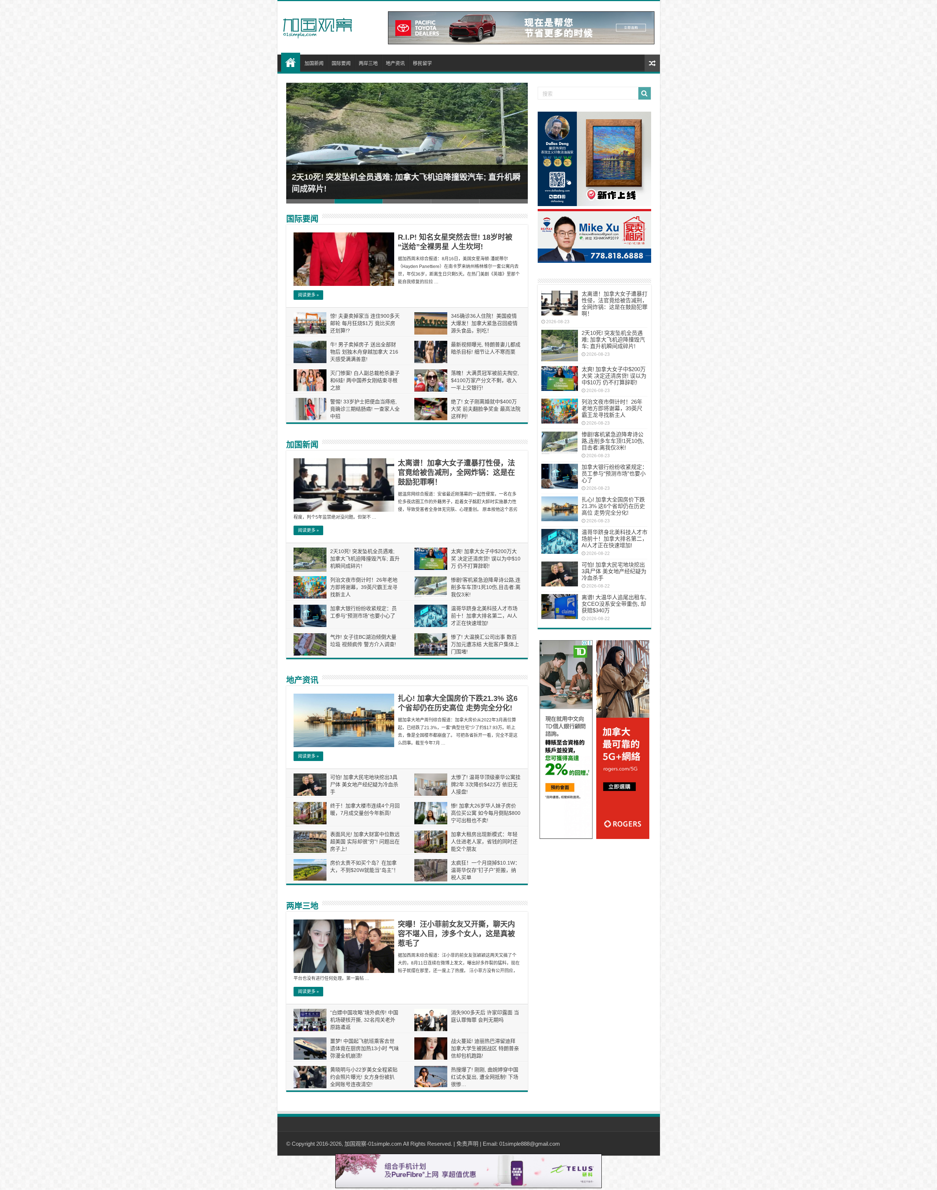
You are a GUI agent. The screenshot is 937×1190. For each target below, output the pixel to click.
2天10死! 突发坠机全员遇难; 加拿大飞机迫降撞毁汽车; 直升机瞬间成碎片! (365, 558)
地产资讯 (395, 63)
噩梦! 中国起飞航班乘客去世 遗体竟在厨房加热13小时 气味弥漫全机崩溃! (364, 1048)
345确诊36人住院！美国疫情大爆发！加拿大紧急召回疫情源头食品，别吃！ (484, 323)
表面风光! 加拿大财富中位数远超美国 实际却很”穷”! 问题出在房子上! (365, 841)
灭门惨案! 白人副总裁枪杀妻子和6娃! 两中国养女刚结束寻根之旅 (365, 380)
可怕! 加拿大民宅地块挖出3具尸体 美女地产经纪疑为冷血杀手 (364, 784)
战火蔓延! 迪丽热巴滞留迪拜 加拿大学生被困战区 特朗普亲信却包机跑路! (485, 1048)
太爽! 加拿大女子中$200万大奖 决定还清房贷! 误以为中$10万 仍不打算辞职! (485, 558)
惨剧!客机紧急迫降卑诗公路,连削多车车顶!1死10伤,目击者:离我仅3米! (485, 587)
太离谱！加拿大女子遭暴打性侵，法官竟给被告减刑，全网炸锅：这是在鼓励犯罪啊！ (456, 472)
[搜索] (644, 93)
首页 (290, 62)
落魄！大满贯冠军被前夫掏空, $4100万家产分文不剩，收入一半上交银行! (485, 380)
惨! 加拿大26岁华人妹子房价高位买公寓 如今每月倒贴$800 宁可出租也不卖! (485, 813)
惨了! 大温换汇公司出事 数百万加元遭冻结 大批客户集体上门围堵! (485, 644)
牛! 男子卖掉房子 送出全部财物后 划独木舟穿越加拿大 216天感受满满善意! (364, 352)
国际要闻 (341, 63)
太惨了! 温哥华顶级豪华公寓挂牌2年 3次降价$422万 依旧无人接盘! (485, 784)
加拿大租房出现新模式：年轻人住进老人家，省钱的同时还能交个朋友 (484, 841)
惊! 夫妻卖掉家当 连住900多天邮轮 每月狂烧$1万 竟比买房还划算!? (365, 323)
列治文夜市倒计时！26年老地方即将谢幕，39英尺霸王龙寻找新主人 (363, 587)
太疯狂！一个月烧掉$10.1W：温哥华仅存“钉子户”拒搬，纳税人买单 (485, 870)
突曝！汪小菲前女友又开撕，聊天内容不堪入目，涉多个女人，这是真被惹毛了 (456, 933)
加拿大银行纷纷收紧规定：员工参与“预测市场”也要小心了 (614, 473)
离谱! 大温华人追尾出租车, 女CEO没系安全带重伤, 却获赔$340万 (614, 603)
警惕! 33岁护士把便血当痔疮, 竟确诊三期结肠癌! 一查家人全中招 (365, 409)
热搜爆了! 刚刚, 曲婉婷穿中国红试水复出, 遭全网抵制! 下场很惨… (484, 1077)
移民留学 (422, 63)
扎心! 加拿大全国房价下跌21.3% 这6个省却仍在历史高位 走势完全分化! (613, 506)
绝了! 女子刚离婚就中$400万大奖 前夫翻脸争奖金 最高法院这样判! (485, 409)
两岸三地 (368, 63)
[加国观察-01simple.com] (317, 26)
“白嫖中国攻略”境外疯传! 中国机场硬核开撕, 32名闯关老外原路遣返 (364, 1020)
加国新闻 (314, 63)
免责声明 (467, 1144)
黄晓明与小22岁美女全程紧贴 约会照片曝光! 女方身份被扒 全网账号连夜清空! (363, 1077)
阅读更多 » (308, 295)
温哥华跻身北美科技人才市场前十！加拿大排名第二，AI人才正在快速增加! (484, 615)
